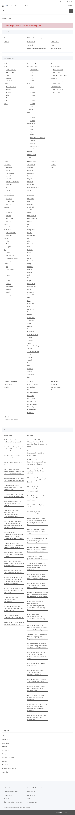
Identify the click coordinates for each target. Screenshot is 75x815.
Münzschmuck (55, 387)
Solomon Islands (32, 334)
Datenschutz (55, 41)
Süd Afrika (9, 286)
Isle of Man (31, 244)
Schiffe (53, 165)
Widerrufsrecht (56, 49)
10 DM (32, 78)
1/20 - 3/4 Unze (11, 86)
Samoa (29, 315)
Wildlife (8, 215)
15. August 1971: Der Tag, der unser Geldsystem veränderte (13, 496)
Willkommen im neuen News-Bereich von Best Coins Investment (37, 718)
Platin (5, 103)
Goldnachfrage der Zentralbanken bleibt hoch (36, 513)
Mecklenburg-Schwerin (37, 137)
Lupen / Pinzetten (33, 384)
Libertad (9, 227)
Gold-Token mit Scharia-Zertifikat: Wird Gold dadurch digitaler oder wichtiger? (13, 546)
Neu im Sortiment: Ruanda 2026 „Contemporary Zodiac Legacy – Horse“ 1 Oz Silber (36, 577)
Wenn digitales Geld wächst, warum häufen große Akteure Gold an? (13, 555)
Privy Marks (10, 218)
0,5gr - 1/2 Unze (11, 70)
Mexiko (29, 278)
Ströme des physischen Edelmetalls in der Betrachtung (11, 600)
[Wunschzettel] (61, 6)
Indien (29, 232)
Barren (8, 75)
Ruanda (8, 283)
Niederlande (31, 286)
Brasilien (30, 182)
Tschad (29, 349)
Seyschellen (31, 329)
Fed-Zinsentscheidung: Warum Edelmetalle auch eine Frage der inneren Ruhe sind (37, 462)
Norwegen (30, 292)
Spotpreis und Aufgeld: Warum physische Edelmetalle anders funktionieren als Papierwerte (37, 595)
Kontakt (69, 2)
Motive (4, 754)
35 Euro (32, 103)
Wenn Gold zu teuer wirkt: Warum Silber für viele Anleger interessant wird (14, 564)
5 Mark (32, 115)
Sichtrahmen (31, 410)
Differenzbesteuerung (34, 38)
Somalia (6, 238)
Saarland (30, 109)
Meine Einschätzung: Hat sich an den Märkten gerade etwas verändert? (13, 449)
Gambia (29, 210)
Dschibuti (30, 199)
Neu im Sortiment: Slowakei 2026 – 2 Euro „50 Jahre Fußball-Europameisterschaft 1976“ (36, 656)
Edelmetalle (31, 41)
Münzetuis (30, 395)
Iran (28, 238)
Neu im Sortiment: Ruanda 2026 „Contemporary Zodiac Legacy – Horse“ (36, 586)
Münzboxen (31, 390)
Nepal (29, 281)
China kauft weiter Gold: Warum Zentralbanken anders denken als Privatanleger (37, 628)
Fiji (7, 272)
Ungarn (29, 363)
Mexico (6, 224)
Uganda (29, 360)
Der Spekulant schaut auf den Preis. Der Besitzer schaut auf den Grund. (13, 591)
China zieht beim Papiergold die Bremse (36, 506)
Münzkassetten (32, 404)
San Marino (31, 317)
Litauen (29, 272)
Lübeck (32, 135)
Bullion (4, 736)
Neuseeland (31, 283)
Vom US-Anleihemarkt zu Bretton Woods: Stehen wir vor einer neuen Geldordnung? (14, 472)
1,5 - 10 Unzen (10, 92)
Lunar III (8, 179)
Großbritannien (9, 196)
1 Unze (8, 89)
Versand (30, 45)
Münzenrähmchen (33, 393)
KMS (31, 106)
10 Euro (32, 92)
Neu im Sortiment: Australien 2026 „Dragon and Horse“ (36, 681)
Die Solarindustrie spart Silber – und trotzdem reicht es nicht (14, 480)
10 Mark (32, 118)
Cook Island (10, 269)
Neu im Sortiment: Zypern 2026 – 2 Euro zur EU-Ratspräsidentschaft (35, 673)
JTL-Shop (64, 812)
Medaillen (7, 417)
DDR (28, 112)
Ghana (29, 213)
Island (29, 241)
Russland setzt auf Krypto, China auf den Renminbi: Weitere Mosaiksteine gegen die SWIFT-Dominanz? (13, 525)
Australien (7, 165)
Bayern (32, 132)
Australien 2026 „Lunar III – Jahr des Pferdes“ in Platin (36, 558)
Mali (28, 275)
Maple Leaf (9, 210)
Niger (29, 289)
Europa (8, 78)
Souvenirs (54, 390)
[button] (57, 6)
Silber (6, 84)
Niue (7, 278)
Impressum (54, 38)
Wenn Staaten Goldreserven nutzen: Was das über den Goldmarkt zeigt (36, 489)
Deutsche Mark (32, 67)
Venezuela (30, 374)
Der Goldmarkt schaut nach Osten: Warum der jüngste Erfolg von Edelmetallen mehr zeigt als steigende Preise (13, 581)
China (6, 187)
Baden (32, 129)
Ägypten (30, 167)
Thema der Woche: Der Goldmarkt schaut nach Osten (13, 616)
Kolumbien (30, 261)
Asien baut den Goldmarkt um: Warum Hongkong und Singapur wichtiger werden (37, 637)
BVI (7, 266)
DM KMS (32, 81)
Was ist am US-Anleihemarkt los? (13, 464)
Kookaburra (10, 173)
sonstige (32, 149)
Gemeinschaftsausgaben (61, 75)
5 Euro (32, 89)
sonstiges (30, 412)
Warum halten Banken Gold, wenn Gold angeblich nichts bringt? (36, 480)
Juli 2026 (30, 435)
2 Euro (32, 86)
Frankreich (30, 207)
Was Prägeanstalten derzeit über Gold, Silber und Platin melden (36, 532)
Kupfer (6, 101)
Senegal (30, 326)
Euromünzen (8, 384)
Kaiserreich (31, 123)
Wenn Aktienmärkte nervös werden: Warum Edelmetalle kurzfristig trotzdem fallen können (36, 522)
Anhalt (32, 126)
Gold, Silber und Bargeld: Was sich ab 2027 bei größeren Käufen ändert (37, 541)
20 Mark (32, 120)
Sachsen (32, 143)
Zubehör (4, 761)
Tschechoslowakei (33, 351)
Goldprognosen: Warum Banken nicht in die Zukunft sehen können (13, 488)
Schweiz (30, 323)
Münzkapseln (31, 401)
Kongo (8, 275)
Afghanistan (31, 165)
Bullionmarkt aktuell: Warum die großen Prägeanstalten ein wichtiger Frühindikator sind (37, 646)
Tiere (52, 167)
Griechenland (31, 215)
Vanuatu (30, 368)
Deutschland (6, 739)
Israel (29, 247)
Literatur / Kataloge (8, 757)
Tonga (29, 343)
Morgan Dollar (10, 255)
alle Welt (9, 81)
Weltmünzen (6, 750)
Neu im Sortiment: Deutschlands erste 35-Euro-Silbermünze (36, 453)
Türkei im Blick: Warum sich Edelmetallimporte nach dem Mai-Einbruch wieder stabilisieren (36, 567)
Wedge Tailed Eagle (12, 182)
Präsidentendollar (12, 258)
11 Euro (32, 95)
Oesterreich (7, 230)
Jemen (29, 252)
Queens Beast (10, 201)
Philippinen (31, 303)
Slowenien (30, 332)
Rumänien (30, 309)
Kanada (6, 207)
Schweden (30, 320)
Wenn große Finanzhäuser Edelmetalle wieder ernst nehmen (12, 504)
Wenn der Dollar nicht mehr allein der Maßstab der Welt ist (14, 572)
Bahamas (30, 176)
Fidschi (29, 201)
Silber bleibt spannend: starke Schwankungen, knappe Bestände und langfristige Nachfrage (37, 708)
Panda (8, 190)
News (62, 2)
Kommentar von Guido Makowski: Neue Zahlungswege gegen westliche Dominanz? (11, 514)
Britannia (9, 199)
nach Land (56, 72)
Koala (8, 170)
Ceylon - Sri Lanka (33, 187)
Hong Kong (30, 230)
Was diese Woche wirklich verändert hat (12, 457)
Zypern (29, 377)
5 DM (31, 75)
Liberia (29, 269)
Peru (28, 300)
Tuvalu (8, 292)
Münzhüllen (31, 398)
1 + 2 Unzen (10, 72)
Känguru (9, 167)
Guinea (29, 221)
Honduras (30, 227)
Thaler (29, 157)
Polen (29, 306)
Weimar (29, 152)
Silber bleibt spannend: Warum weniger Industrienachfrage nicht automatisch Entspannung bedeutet (36, 606)
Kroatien (30, 266)
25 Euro (32, 101)
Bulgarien (30, 184)
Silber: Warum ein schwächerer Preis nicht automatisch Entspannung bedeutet (36, 618)
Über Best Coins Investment (36, 49)
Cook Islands (31, 193)
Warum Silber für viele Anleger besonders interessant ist (14, 623)
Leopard (8, 247)
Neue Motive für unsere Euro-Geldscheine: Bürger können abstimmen (37, 498)
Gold (5, 67)
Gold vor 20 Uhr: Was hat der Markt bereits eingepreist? (13, 441)
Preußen (32, 140)
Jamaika (29, 249)
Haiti (28, 224)
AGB (52, 45)
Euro (28, 84)
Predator (9, 213)
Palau (8, 281)
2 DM (31, 72)
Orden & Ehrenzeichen (11, 420)
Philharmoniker (11, 232)
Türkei (29, 354)
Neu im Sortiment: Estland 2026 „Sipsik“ (36, 665)
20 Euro (32, 98)
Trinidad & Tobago (33, 346)
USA (5, 249)
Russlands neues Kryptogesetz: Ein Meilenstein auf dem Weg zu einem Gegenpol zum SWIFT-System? (13, 536)
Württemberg (34, 146)
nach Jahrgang (58, 70)
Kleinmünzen (34, 70)
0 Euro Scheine (56, 384)
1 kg (7, 95)
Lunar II (8, 176)
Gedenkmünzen (56, 86)
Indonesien (31, 235)
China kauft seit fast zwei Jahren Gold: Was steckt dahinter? (35, 698)
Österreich (30, 295)
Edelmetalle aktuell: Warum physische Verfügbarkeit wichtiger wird (36, 689)
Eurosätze (54, 78)
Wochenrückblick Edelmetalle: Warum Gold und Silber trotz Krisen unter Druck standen (37, 550)
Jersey (29, 255)
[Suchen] (71, 11)
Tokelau (8, 289)
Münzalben (31, 387)
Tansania (30, 340)
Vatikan (29, 371)
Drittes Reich (31, 154)
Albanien (30, 170)
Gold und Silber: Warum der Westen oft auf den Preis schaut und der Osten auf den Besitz (37, 443)
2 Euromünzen (56, 67)
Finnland (30, 204)
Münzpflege (31, 407)
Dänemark (30, 196)
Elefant (8, 244)
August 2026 (8, 435)
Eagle (8, 252)
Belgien (29, 179)
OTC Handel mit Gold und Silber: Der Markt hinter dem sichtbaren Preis (13, 608)
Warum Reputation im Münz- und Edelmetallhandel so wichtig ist (36, 471)
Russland (30, 312)
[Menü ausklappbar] (3, 5)
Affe (7, 241)
